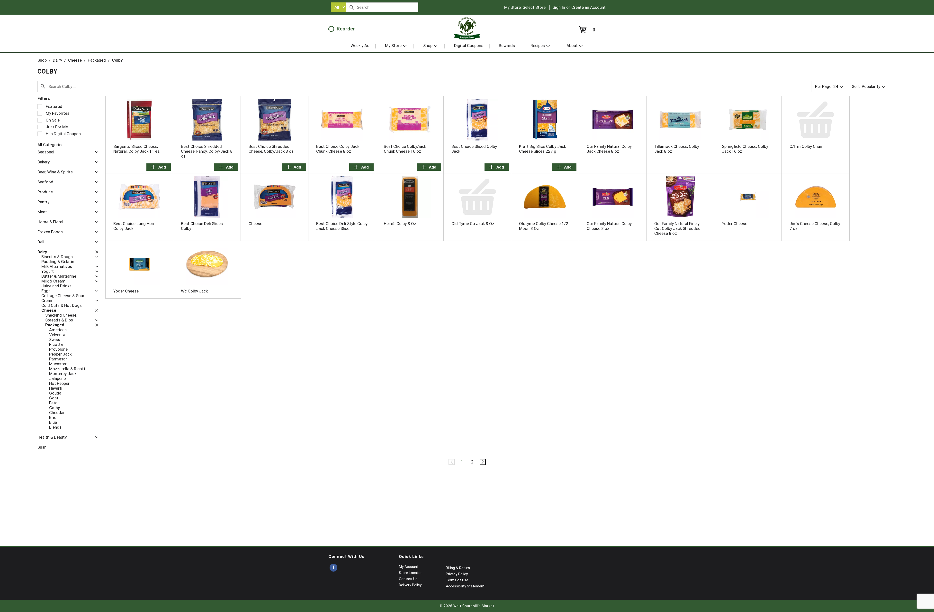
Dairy (57, 60)
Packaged (97, 60)
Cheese (75, 60)
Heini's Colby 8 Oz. (400, 223)
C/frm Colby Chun (806, 146)
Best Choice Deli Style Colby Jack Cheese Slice (342, 226)
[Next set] (482, 462)
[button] (95, 152)
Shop (42, 60)
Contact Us (408, 579)
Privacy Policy (457, 574)
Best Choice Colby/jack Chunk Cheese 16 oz (405, 149)
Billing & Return (458, 568)
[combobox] (338, 7)
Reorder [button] (346, 29)
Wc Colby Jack (194, 291)
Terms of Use (457, 580)
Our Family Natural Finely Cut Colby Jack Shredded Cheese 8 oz (677, 228)
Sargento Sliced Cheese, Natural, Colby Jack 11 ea (136, 149)
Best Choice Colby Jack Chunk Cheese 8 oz (337, 149)
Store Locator (410, 573)
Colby (117, 60)
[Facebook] (333, 568)
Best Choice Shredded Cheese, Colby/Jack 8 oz (271, 149)
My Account (408, 567)
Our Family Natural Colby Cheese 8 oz (609, 226)
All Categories (50, 144)
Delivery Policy (410, 585)
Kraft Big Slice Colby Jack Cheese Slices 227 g (542, 149)
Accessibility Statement (465, 586)
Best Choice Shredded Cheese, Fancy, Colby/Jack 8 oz (207, 151)
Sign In (559, 7)
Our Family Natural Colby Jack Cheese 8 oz (609, 149)
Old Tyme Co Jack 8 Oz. (473, 223)
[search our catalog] (351, 7)
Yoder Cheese (734, 223)
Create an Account (588, 7)
